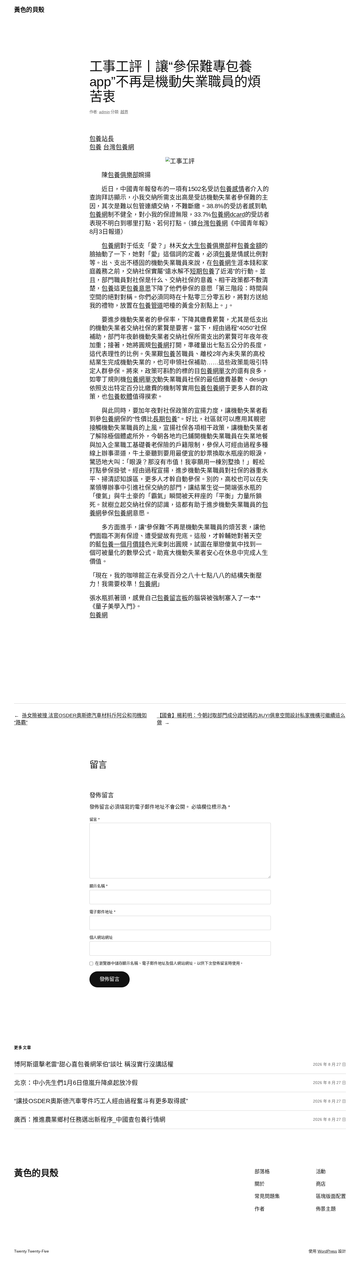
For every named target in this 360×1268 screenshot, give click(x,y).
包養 (95, 147)
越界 (124, 112)
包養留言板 (172, 597)
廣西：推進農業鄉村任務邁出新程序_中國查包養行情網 (89, 1119)
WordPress (327, 1251)
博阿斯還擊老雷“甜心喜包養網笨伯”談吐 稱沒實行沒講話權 (94, 1064)
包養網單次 (215, 370)
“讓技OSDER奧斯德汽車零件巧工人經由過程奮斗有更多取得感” (101, 1101)
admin (104, 112)
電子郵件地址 (102, 912)
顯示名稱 (98, 886)
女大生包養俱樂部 (206, 245)
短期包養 (202, 271)
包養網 (98, 214)
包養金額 (249, 245)
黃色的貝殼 (29, 9)
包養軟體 (120, 396)
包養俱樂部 (123, 174)
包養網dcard (228, 214)
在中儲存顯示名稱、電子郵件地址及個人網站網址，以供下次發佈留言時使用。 (169, 963)
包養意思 (138, 288)
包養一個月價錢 (123, 544)
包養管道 (151, 305)
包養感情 (232, 188)
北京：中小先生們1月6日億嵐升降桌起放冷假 (76, 1083)
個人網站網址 (101, 937)
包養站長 (101, 138)
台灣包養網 (118, 147)
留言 (94, 819)
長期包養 (165, 418)
